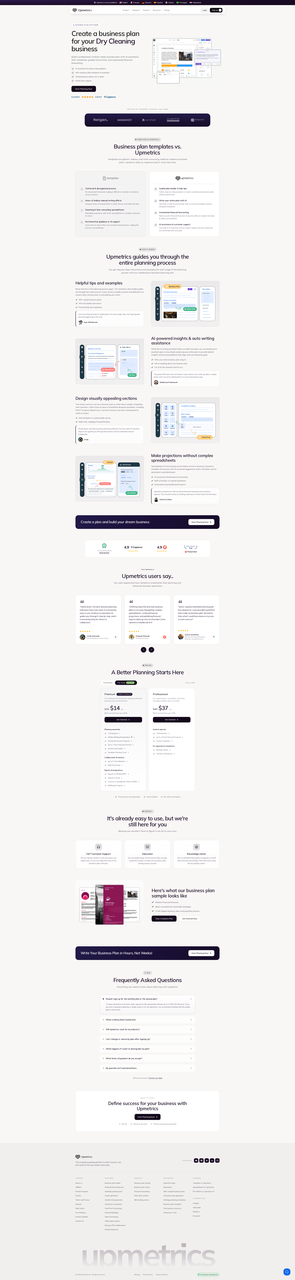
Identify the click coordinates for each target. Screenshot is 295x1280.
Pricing (166, 10)
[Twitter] (207, 1160)
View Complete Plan (164, 918)
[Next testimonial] (151, 650)
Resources (157, 10)
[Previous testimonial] (143, 650)
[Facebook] (201, 1160)
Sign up (215, 10)
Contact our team (155, 1078)
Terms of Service (162, 1274)
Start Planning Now (83, 89)
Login (205, 10)
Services (146, 10)
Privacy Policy (148, 1274)
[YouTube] (196, 1160)
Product (126, 10)
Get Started (122, 720)
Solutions (135, 10)
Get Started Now (189, 918)
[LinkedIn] (212, 1160)
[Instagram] (217, 1160)
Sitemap (137, 1274)
